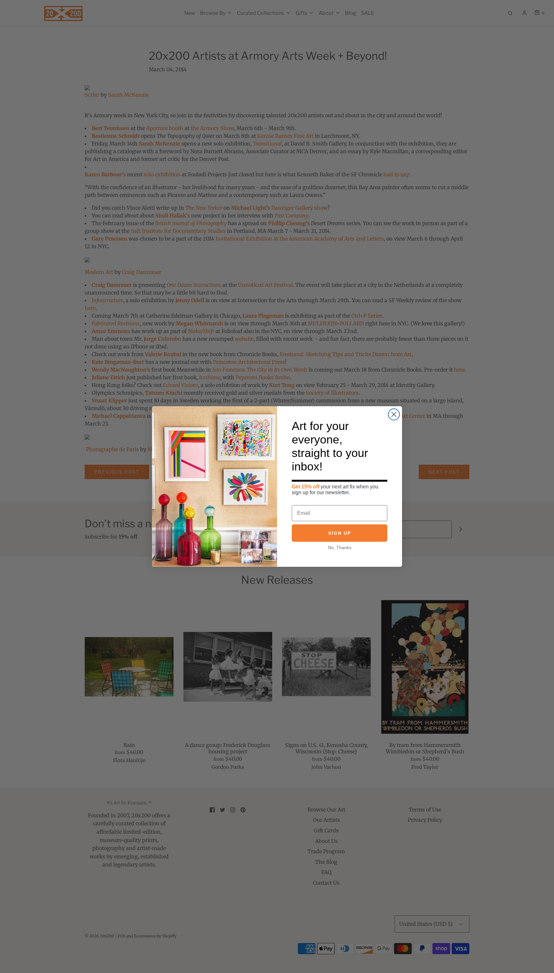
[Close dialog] (393, 414)
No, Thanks (339, 547)
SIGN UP (339, 533)
